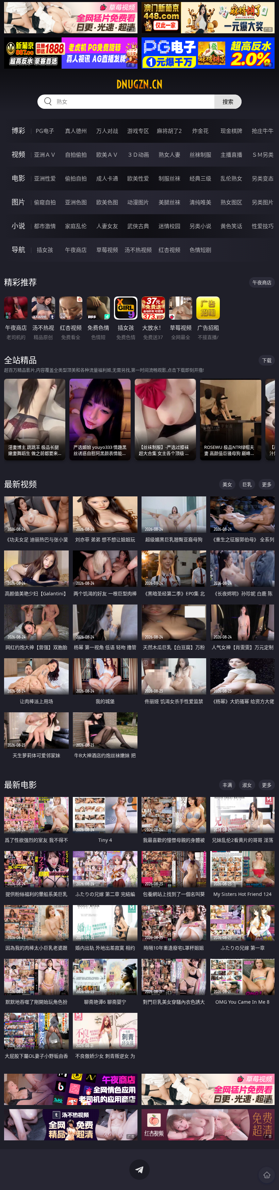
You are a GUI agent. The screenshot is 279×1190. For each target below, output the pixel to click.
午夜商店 (76, 250)
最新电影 (20, 784)
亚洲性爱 (45, 178)
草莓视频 (107, 250)
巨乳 (247, 484)
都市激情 (45, 226)
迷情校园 (169, 226)
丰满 (227, 785)
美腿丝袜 (169, 202)
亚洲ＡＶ (45, 154)
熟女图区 (231, 202)
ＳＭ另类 (263, 154)
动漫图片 (138, 202)
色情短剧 (200, 250)
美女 (227, 484)
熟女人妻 (169, 154)
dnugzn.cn (139, 84)
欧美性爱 (138, 178)
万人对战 (107, 131)
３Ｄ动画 (138, 154)
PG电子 (45, 131)
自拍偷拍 (76, 154)
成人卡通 (107, 178)
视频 (18, 154)
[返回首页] (267, 1175)
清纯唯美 (200, 202)
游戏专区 (138, 131)
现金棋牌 (231, 131)
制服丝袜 (169, 178)
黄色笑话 (231, 226)
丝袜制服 (200, 154)
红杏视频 (169, 250)
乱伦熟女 (231, 178)
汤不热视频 (138, 250)
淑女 (247, 785)
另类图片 (263, 202)
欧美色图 (107, 202)
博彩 (18, 130)
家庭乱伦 (76, 226)
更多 (267, 484)
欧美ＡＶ (107, 154)
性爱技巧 (263, 226)
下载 (267, 360)
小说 (18, 226)
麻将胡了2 (169, 131)
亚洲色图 (76, 202)
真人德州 (76, 131)
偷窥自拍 (45, 202)
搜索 (228, 101)
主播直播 (231, 154)
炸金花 (200, 131)
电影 (18, 178)
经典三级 (200, 178)
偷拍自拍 (76, 178)
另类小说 (200, 226)
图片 (18, 202)
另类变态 (263, 178)
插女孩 (45, 250)
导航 (18, 249)
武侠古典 (138, 226)
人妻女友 (107, 226)
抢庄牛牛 (263, 131)
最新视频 (20, 484)
